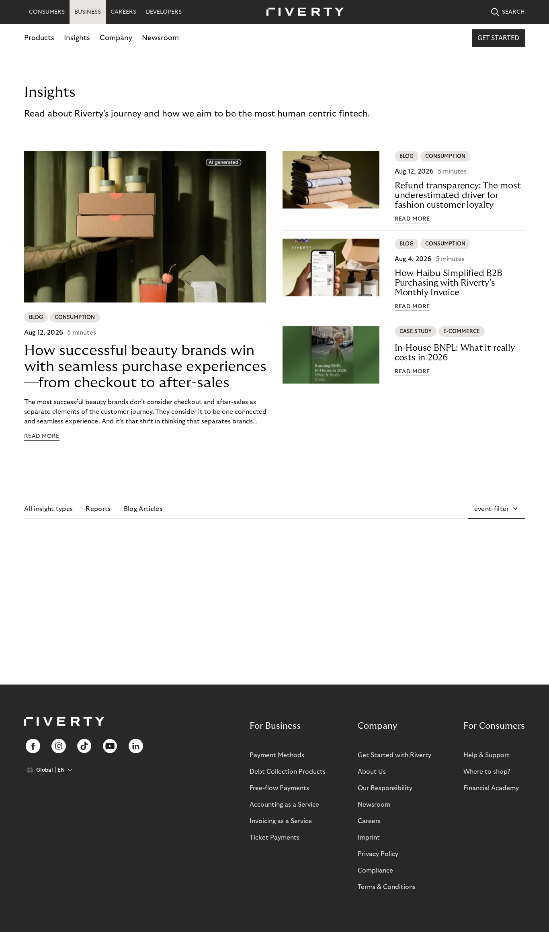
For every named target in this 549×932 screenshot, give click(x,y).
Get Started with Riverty (394, 755)
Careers (369, 821)
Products (39, 38)
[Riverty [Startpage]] (302, 12)
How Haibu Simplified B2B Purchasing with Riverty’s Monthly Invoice (448, 283)
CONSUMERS (47, 12)
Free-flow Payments (279, 788)
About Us (372, 771)
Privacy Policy (378, 854)
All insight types (48, 509)
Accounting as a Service (284, 804)
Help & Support (486, 755)
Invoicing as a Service (281, 821)
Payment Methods (277, 755)
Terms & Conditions (387, 887)
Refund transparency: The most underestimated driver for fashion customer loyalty (458, 195)
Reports (98, 509)
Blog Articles (143, 509)
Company (116, 38)
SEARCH (513, 12)
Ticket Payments (274, 837)
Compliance (375, 870)
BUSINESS (87, 12)
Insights (77, 38)
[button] (496, 509)
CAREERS (123, 12)
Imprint (369, 837)
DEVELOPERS (164, 12)
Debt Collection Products (288, 771)
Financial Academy (491, 788)
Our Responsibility (385, 788)
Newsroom (160, 38)
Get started (498, 38)
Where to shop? (486, 771)
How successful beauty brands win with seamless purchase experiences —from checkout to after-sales (145, 366)
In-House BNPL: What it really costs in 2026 (455, 352)
